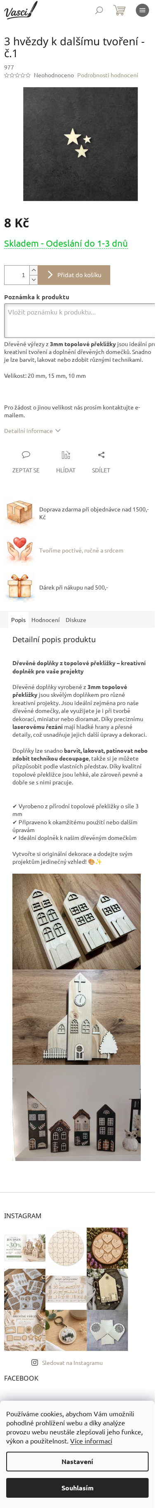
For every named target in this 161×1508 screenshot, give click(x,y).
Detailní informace (28, 430)
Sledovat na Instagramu (72, 1362)
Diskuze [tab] (76, 619)
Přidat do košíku (79, 275)
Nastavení (77, 1461)
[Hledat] (99, 10)
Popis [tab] (18, 619)
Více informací (91, 1440)
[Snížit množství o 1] (33, 279)
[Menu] (142, 10)
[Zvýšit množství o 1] (33, 270)
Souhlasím (78, 1487)
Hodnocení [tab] (45, 619)
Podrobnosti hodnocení (107, 75)
